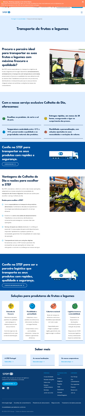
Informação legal (7, 403)
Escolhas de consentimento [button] (22, 403)
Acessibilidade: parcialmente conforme (13, 407)
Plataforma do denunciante (41, 403)
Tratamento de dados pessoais (71, 403)
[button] (82, 12)
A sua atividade (21, 19)
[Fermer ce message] (83, 2)
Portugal (13, 19)
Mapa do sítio (55, 403)
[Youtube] (3, 388)
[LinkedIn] (8, 388)
